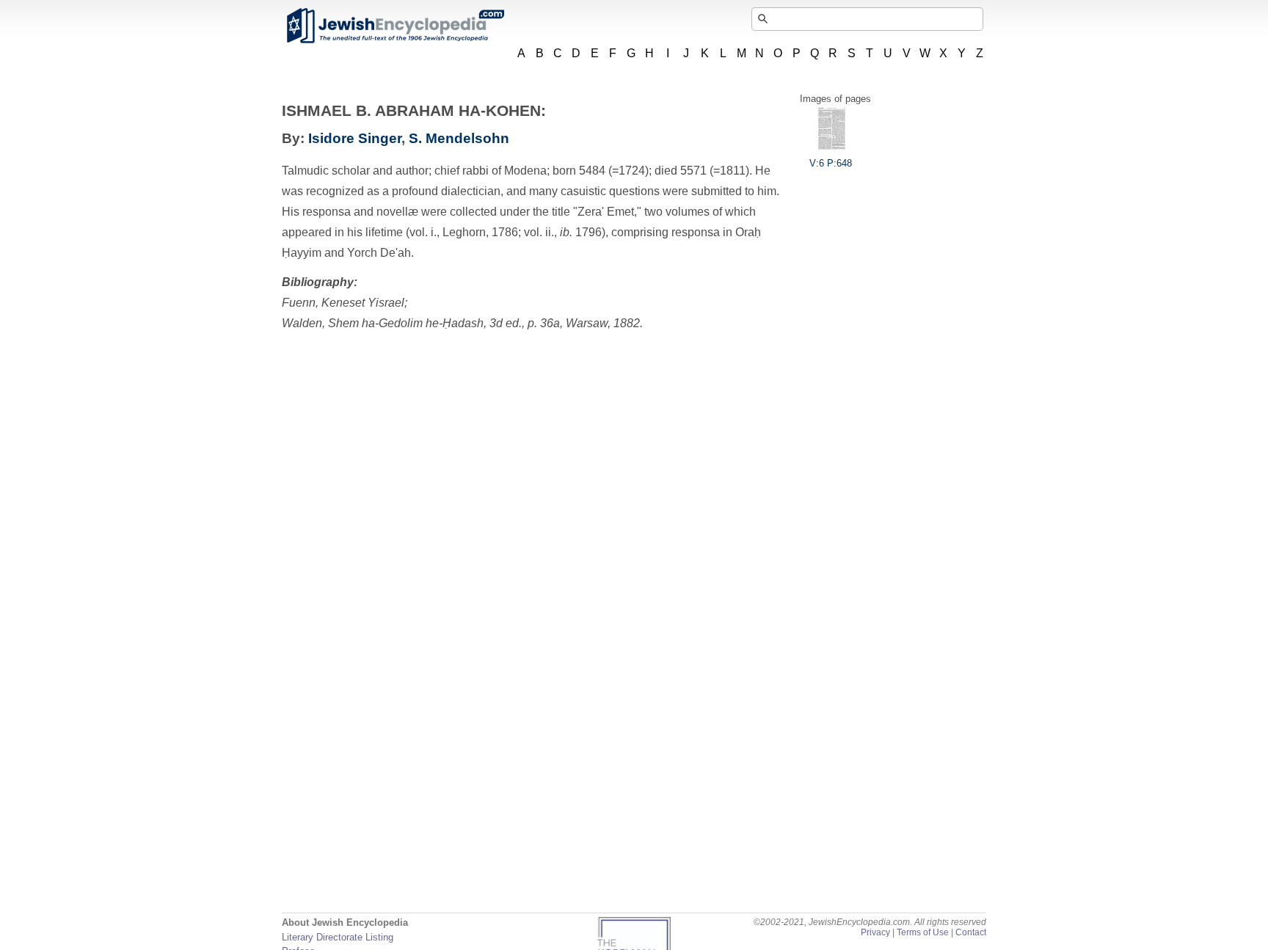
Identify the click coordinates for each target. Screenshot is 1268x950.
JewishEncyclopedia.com (394, 25)
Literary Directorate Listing (337, 937)
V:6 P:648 (830, 163)
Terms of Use (923, 932)
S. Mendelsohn (459, 138)
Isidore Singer (354, 138)
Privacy (875, 932)
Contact (970, 932)
